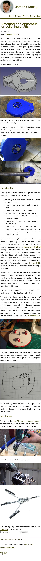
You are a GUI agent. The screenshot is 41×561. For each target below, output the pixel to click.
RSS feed (4, 529)
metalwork (9, 34)
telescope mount (34, 316)
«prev (2, 547)
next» (13, 547)
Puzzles (26, 16)
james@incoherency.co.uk (10, 539)
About (38, 16)
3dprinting (16, 34)
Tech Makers (28, 545)
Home (11, 16)
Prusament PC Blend (32, 247)
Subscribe (24, 532)
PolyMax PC (34, 263)
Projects (18, 16)
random (8, 547)
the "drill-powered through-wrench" (27, 421)
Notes (32, 16)
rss (23, 539)
